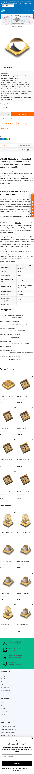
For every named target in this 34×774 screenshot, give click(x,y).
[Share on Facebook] (1, 139)
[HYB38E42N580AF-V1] (8, 521)
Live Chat (6, 128)
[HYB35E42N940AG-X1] (25, 581)
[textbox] (8, 6)
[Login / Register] (28, 11)
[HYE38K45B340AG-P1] (25, 416)
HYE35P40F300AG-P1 (6, 491)
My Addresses (5, 687)
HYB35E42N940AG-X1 (23, 593)
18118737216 (11, 735)
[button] (7, 119)
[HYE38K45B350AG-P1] (8, 416)
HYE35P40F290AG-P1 (23, 491)
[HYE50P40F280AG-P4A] (8, 384)
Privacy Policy (4, 714)
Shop (2, 702)
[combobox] (8, 5)
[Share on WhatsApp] (7, 139)
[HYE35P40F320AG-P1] (8, 448)
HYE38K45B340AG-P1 (23, 428)
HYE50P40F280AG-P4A (6, 396)
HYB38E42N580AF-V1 (6, 532)
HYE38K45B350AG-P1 (6, 428)
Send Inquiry (23, 123)
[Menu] (25, 10)
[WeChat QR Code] (32, 208)
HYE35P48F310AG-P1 (23, 396)
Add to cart (24, 114)
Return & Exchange (6, 685)
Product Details (8, 146)
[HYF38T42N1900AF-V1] (25, 521)
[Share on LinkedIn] (5, 139)
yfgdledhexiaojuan (10, 732)
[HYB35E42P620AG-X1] (8, 581)
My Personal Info (5, 690)
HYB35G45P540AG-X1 (6, 561)
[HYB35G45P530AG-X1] (25, 613)
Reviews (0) (25, 150)
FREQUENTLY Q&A (25, 146)
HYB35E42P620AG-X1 (6, 593)
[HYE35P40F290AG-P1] (25, 480)
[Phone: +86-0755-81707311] (32, 198)
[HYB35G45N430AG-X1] (25, 549)
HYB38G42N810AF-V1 (6, 625)
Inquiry (8, 150)
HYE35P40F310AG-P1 (23, 460)
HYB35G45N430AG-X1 (23, 561)
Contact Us (4, 711)
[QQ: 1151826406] (32, 211)
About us (3, 708)
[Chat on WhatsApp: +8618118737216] (32, 202)
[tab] (8, 146)
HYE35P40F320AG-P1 (6, 460)
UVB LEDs (22, 199)
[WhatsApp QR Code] (32, 205)
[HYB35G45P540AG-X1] (8, 549)
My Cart (3, 682)
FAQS (2, 705)
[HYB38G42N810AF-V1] (8, 613)
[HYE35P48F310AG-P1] (25, 384)
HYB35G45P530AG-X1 (23, 625)
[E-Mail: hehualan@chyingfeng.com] (32, 215)
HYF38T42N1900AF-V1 (23, 532)
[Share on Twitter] (3, 139)
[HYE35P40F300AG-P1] (8, 480)
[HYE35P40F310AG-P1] (25, 448)
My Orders (3, 679)
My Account (4, 676)
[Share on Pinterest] (9, 139)
